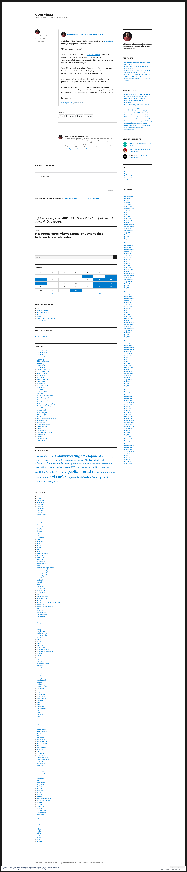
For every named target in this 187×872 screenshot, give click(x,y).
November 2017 (129, 208)
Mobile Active (41, 402)
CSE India (39, 363)
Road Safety (40, 762)
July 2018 (127, 198)
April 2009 (127, 412)
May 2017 (127, 214)
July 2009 (127, 406)
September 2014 (129, 280)
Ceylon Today (108, 41)
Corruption (40, 582)
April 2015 (127, 265)
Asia (37, 457)
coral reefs (40, 580)
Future (39, 629)
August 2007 (128, 453)
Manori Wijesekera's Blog (45, 396)
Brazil (38, 535)
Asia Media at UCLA (43, 353)
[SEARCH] (115, 257)
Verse (38, 817)
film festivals (41, 617)
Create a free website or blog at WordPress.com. (59, 863)
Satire (38, 768)
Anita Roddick (41, 508)
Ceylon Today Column (43, 312)
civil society (40, 560)
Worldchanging (41, 441)
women (39, 835)
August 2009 (128, 404)
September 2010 (129, 378)
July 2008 (127, 431)
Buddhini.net (41, 357)
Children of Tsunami (43, 361)
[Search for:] (74, 257)
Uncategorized (40, 41)
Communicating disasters (45, 572)
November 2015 (129, 251)
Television (40, 481)
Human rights (41, 647)
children (39, 547)
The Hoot (39, 428)
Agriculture (40, 500)
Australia (39, 521)
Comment (110, 190)
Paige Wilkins (133, 143)
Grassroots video (42, 635)
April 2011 (127, 363)
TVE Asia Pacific (42, 430)
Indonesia (40, 662)
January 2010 (128, 394)
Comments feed (129, 178)
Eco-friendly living (97, 460)
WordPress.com (129, 180)
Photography (41, 739)
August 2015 (128, 257)
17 (111, 283)
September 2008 (129, 427)
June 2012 (127, 335)
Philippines (40, 737)
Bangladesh (40, 523)
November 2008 (129, 422)
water (38, 827)
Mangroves (40, 688)
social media (40, 784)
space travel (40, 790)
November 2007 (129, 447)
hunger (39, 655)
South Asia (40, 786)
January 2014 (128, 296)
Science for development (44, 774)
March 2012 (128, 341)
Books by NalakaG (42, 310)
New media (61, 472)
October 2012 (128, 327)
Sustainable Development (92, 477)
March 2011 (127, 365)
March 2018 (128, 206)
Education (40, 600)
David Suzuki (41, 365)
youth (38, 839)
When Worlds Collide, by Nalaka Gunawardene (85, 34)
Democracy (40, 586)
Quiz (38, 751)
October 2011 (128, 351)
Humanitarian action (43, 649)
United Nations (41, 813)
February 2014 (128, 294)
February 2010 (128, 392)
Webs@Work (41, 434)
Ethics (39, 608)
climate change (41, 564)
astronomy (40, 519)
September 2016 (129, 231)
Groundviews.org (42, 383)
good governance (63, 467)
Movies (39, 702)
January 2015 (128, 271)
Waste (38, 825)
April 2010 (127, 388)
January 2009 (128, 418)
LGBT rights (40, 678)
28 (76, 290)
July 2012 (127, 333)
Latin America (41, 676)
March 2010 (128, 390)
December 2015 (129, 249)
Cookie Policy (42, 869)
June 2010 (127, 384)
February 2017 (128, 220)
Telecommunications (43, 800)
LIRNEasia (40, 394)
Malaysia (39, 682)
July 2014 (127, 284)
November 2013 (129, 300)
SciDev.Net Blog (41, 416)
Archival (39, 513)
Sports (39, 792)
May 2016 (127, 239)
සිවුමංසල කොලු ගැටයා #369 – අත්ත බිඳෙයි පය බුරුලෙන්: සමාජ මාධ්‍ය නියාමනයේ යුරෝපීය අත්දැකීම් (137, 127)
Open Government (42, 727)
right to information (43, 760)
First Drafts (40, 377)
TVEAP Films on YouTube (44, 432)
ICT (73, 467)
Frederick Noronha (42, 379)
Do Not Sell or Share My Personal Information (89, 863)
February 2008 (128, 441)
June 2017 (127, 212)
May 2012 (127, 337)
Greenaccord (41, 381)
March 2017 (128, 218)
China (38, 549)
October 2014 (128, 278)
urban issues (41, 815)
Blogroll (39, 531)
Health (39, 639)
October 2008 (128, 425)
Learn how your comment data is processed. (82, 198)
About (38, 308)
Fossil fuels (40, 627)
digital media (68, 460)
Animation (40, 506)
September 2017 (129, 210)
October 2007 (128, 449)
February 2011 (128, 367)
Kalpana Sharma (42, 392)
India (77, 467)
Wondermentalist (42, 438)
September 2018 (129, 196)
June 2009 (127, 408)
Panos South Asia (42, 412)
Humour (39, 653)
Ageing (39, 498)
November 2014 (129, 276)
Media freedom (41, 696)
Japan (38, 672)
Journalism (94, 467)
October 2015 (128, 253)
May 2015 (127, 263)
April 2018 (127, 204)
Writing (39, 837)
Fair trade (40, 611)
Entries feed (128, 176)
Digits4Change (41, 367)
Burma (39, 539)
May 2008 (127, 435)
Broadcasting (47, 456)
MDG (38, 690)
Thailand (39, 804)
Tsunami (39, 809)
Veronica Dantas (134, 149)
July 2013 (127, 308)
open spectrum (41, 729)
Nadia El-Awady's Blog (44, 406)
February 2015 (128, 269)
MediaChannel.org (42, 400)
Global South (41, 631)
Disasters (39, 594)
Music (38, 704)
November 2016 (129, 227)
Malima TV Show (42, 686)
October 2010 (128, 376)
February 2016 (128, 245)
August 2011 (128, 355)
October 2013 (128, 302)
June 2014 (127, 286)
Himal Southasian (42, 385)
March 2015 (128, 267)
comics (39, 566)
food (38, 625)
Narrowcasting (41, 708)
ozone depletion (42, 731)
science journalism (42, 776)
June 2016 (127, 237)
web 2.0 (39, 829)
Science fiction (41, 772)
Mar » (100, 294)
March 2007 (128, 463)
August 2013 (128, 306)
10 (111, 280)
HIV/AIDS (40, 645)
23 (99, 287)
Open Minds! (44, 14)
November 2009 (129, 398)
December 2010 (129, 371)
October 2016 (128, 229)
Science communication (44, 770)
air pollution (40, 502)
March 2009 (128, 414)
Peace (38, 735)
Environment (85, 463)
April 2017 (127, 216)
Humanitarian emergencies (45, 651)
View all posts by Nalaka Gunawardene (77, 149)
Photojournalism (42, 741)
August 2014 (128, 282)
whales (39, 831)
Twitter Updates (43, 331)
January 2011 (128, 369)
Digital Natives (41, 592)
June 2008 (127, 433)
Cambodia (40, 541)
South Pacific (41, 788)
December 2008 (129, 420)
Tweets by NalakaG (41, 337)
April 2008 (127, 437)
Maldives (39, 684)
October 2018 (128, 194)
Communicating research (52, 460)
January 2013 (128, 320)
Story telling (71, 478)
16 (99, 283)
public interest (79, 472)
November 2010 (129, 373)
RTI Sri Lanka (41, 764)
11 (40, 283)
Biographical (41, 527)
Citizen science (41, 557)
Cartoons (39, 545)
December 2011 (129, 347)
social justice (41, 782)
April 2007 (127, 461)
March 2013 (127, 316)
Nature (39, 711)
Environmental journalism (100, 464)
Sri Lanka (58, 477)
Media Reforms (41, 698)
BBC (38, 525)
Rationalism (40, 753)
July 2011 (127, 357)
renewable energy (42, 757)
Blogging (39, 529)
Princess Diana (41, 747)
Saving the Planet (42, 414)
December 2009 (129, 396)
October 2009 (128, 400)
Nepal (38, 713)
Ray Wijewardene (93, 54)
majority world (105, 467)
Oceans (39, 723)
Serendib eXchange (43, 420)
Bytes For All (40, 359)
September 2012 (129, 329)
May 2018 (127, 202)
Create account (128, 172)
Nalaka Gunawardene (42, 36)
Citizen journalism (42, 553)
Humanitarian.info (42, 387)
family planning (41, 613)
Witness (39, 436)
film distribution (42, 615)
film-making (48, 467)
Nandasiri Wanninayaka (44, 408)
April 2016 (127, 241)
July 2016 (127, 235)
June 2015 (127, 261)
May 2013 (127, 312)
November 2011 (129, 349)
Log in (126, 174)
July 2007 (127, 455)
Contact (39, 314)
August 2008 (128, 429)
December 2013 (129, 298)
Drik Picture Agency (43, 371)
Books (39, 533)
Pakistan (39, 733)
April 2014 (127, 290)
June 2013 (127, 310)
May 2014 (127, 288)
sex (38, 780)
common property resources (45, 568)
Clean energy (41, 562)
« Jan (51, 294)
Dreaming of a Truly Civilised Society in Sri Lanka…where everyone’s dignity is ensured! (137, 101)
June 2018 (127, 200)
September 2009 (129, 402)
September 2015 (129, 255)
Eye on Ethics (41, 375)
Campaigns (40, 543)
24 (111, 287)
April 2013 (127, 314)
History (39, 643)
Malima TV (40, 316)
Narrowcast (40, 706)
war (38, 823)
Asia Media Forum (42, 355)
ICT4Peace (40, 390)
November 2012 (129, 324)
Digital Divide (41, 588)
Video (38, 819)
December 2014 (129, 273)
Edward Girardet (42, 373)
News (38, 717)
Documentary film (80, 460)
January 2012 (128, 345)
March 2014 (128, 292)
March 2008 (128, 439)
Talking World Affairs (43, 424)
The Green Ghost (42, 426)
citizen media (41, 555)
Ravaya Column (41, 321)
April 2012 (127, 339)
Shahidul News (41, 422)
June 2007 (127, 457)
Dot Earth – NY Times (43, 369)
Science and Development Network (47, 418)
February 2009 (128, 416)
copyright (40, 578)
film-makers (41, 619)
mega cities (40, 700)
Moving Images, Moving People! (47, 404)
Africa (38, 496)
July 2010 (127, 382)
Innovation (40, 666)
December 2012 (129, 322)
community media (42, 576)
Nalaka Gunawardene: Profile (46, 318)
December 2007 (129, 445)
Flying (39, 623)
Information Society (43, 664)
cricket (39, 584)
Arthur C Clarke (41, 515)
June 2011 (127, 359)
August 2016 (128, 233)
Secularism (40, 778)
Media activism (49, 472)
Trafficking (40, 806)
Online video (40, 725)
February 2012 (128, 343)
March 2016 (128, 243)
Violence (39, 821)
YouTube (39, 841)
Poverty (39, 745)
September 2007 (129, 451)
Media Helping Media (43, 398)
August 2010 (128, 380)
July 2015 (127, 259)
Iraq (38, 670)
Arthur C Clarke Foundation (45, 351)
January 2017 (128, 222)
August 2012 (128, 331)
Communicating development (78, 456)
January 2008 (128, 443)
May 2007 (127, 459)
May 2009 (127, 410)
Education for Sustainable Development (56, 463)
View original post (66, 103)
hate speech (40, 637)
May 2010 (127, 386)
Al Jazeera (40, 504)
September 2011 (129, 353)
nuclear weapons (42, 721)
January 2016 (128, 247)
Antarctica (40, 511)
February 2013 (128, 318)
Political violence (42, 743)
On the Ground (41, 410)
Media (39, 471)
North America (41, 719)
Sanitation (40, 766)
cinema (39, 551)
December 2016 (129, 224)
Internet (83, 467)
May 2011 (127, 361)
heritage (39, 641)
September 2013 (129, 304)
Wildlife (39, 833)
